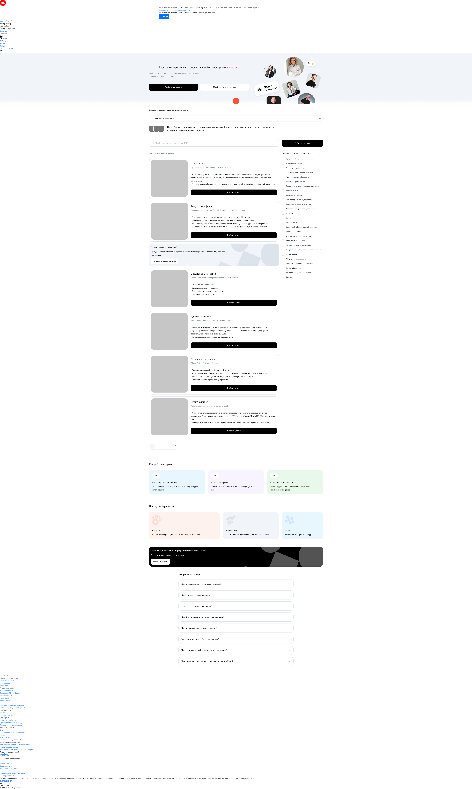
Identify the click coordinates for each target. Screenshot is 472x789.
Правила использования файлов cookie (200, 13)
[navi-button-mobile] (1, 51)
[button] (2, 44)
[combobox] (4, 785)
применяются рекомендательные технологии (48, 778)
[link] (3, 38)
